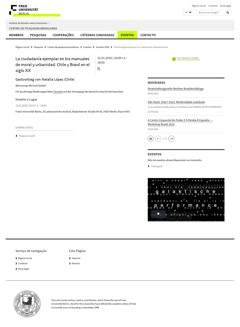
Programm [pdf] (27, 135)
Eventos (127, 35)
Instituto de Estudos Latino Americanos (29, 23)
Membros (16, 35)
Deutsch (76, 263)
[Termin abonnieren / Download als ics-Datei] (116, 68)
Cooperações (63, 35)
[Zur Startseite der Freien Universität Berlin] (33, 10)
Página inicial (199, 5)
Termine (58, 91)
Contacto (213, 5)
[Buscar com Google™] (228, 12)
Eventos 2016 (102, 47)
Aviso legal (225, 5)
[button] (188, 12)
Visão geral (156, 166)
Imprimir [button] (76, 258)
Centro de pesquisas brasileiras (33, 28)
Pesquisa (38, 47)
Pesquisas (38, 35)
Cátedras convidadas (97, 35)
